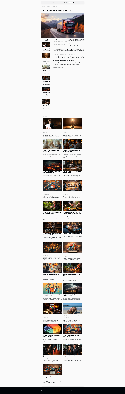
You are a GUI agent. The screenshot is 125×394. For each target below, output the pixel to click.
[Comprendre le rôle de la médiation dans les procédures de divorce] (46, 67)
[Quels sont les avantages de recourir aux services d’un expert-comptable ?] (46, 101)
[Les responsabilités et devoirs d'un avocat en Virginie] (72, 349)
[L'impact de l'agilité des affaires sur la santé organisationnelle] (72, 185)
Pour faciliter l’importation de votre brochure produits (60, 41)
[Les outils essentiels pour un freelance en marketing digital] (52, 369)
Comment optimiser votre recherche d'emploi (51, 274)
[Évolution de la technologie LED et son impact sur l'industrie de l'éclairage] (72, 288)
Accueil (42, 6)
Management (53, 2)
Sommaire (55, 39)
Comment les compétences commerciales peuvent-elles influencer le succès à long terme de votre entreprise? (52, 356)
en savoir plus (73, 49)
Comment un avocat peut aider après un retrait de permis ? (46, 49)
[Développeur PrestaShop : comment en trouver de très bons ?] (72, 247)
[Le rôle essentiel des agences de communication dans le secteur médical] (52, 288)
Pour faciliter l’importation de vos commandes (59, 44)
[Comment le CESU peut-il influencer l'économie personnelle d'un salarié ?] (52, 308)
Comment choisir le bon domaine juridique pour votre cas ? (46, 60)
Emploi (61, 2)
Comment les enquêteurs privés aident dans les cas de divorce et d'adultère (46, 82)
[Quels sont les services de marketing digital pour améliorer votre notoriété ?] (52, 185)
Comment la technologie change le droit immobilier (72, 233)
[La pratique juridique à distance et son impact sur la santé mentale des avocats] (72, 308)
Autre (64, 2)
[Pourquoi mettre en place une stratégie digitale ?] (52, 247)
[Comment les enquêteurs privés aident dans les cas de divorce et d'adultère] (46, 78)
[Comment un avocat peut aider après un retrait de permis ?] (46, 44)
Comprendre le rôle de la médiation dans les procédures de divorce (46, 71)
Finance (57, 2)
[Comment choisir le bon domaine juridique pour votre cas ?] (46, 55)
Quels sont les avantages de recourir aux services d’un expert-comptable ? (46, 105)
